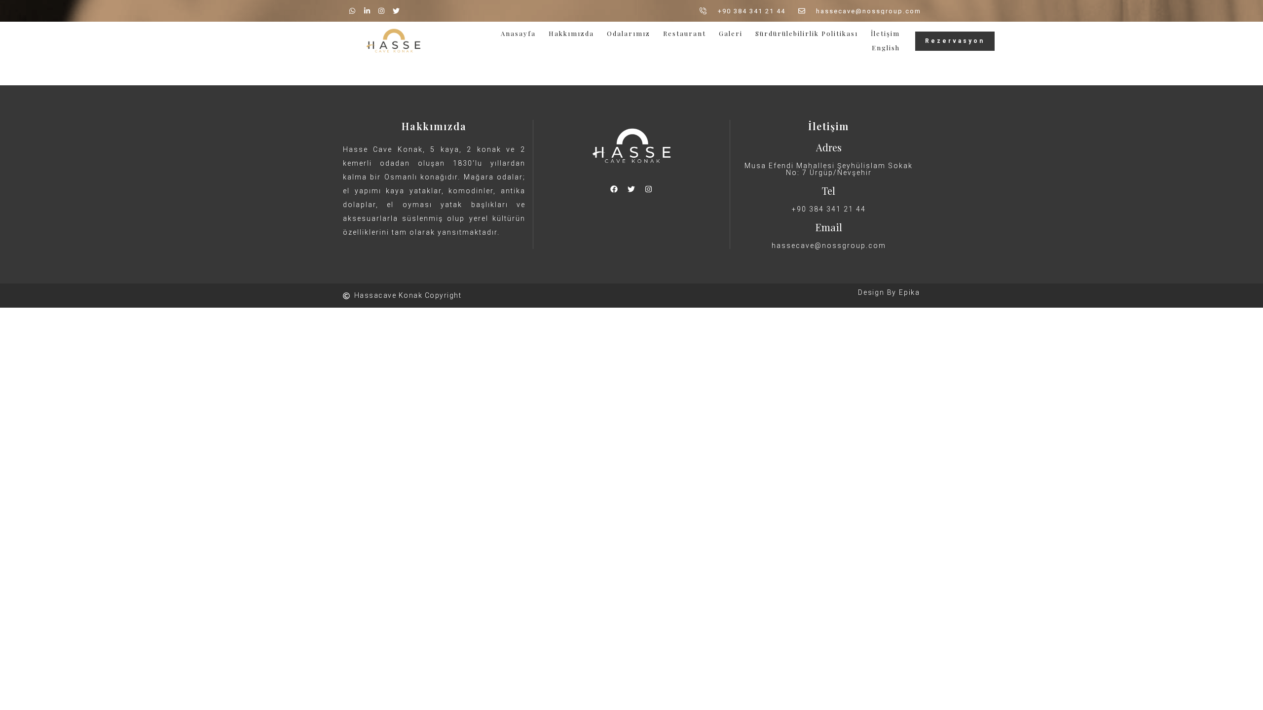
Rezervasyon (955, 40)
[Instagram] (648, 188)
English (886, 47)
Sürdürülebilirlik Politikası (806, 33)
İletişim (885, 33)
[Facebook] (614, 188)
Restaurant (684, 33)
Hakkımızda (571, 33)
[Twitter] (631, 188)
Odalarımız (628, 33)
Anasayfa (518, 33)
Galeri (731, 33)
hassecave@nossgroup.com (829, 245)
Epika (909, 292)
